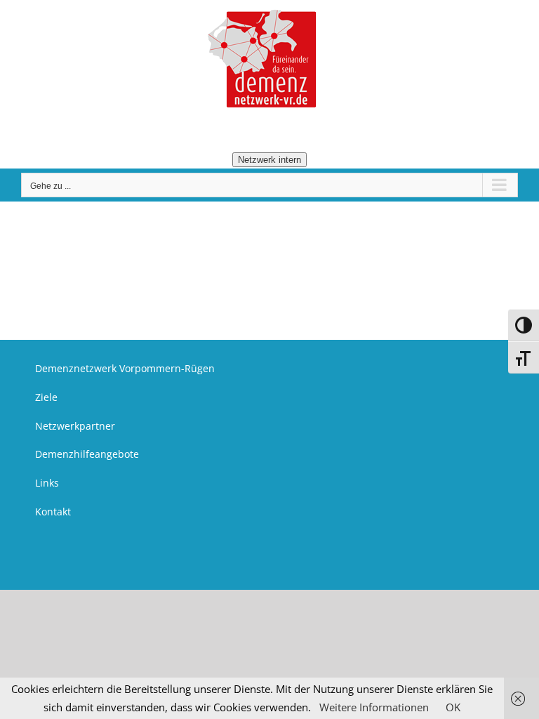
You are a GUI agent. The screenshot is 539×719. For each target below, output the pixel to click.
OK (453, 707)
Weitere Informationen (374, 707)
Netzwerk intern (269, 159)
